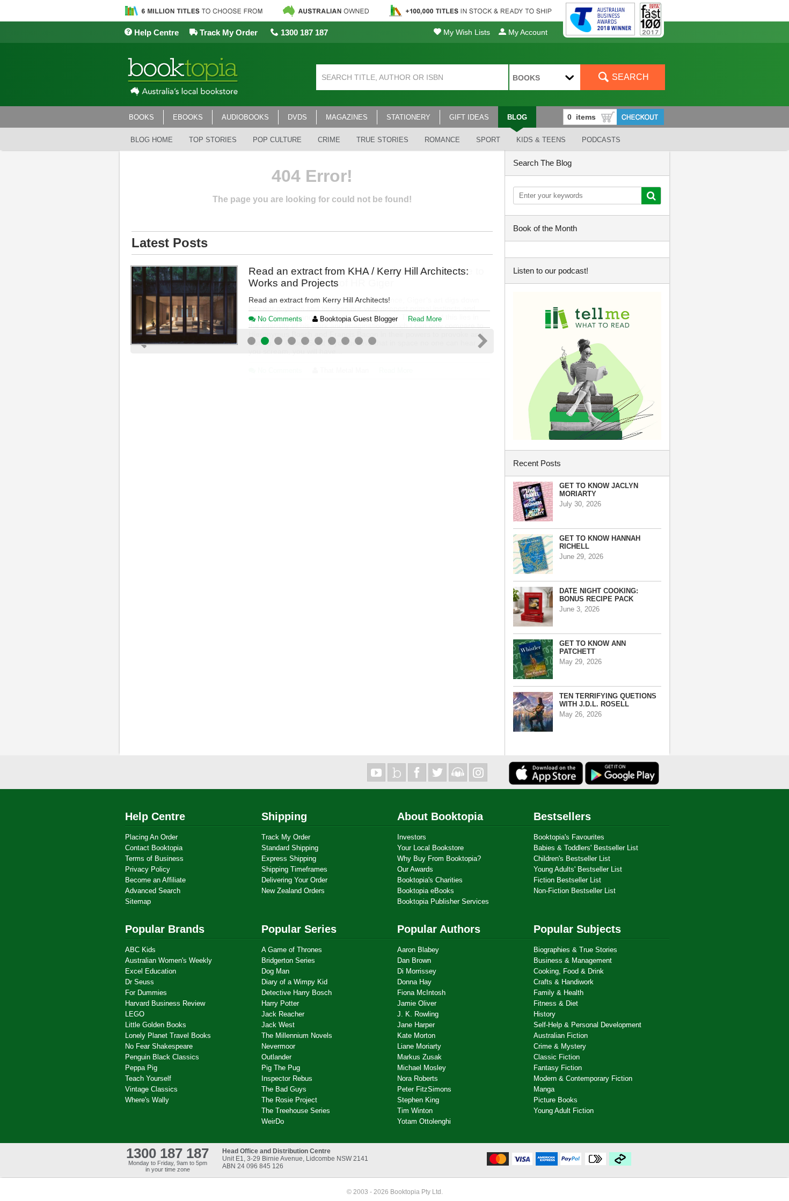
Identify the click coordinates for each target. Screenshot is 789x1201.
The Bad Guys (283, 1089)
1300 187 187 (303, 32)
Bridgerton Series (288, 960)
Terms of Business (154, 858)
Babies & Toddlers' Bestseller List (586, 848)
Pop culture (277, 140)
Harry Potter (280, 1003)
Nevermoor (278, 1046)
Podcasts (601, 140)
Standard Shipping (289, 848)
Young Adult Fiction (564, 1111)
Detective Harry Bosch (296, 993)
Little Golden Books (155, 1025)
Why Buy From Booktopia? (439, 858)
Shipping (284, 816)
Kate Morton (416, 1035)
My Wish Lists (465, 32)
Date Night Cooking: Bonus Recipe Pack (598, 595)
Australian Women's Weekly (168, 960)
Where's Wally (147, 1100)
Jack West (278, 1025)
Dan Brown (414, 960)
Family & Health (558, 993)
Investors (411, 837)
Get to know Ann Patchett (592, 647)
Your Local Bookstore (430, 848)
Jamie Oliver (416, 1003)
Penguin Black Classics (162, 1057)
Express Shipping (288, 858)
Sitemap (138, 901)
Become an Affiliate (155, 880)
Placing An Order (151, 837)
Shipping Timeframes (294, 869)
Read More (396, 370)
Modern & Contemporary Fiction (583, 1078)
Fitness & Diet (556, 1003)
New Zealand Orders (293, 891)
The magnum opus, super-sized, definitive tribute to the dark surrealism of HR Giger (366, 277)
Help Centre (155, 32)
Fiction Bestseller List (567, 880)
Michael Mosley (421, 1068)
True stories (382, 140)
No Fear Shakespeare (159, 1046)
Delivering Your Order (294, 880)
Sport (488, 140)
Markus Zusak (419, 1057)
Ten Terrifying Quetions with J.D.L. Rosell (607, 700)
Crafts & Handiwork (564, 982)
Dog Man (275, 971)
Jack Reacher (282, 1014)
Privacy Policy (147, 869)
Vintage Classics (151, 1089)
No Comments (278, 370)
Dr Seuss (139, 982)
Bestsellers (562, 816)
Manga (544, 1089)
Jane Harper (416, 1025)
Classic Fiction (557, 1057)
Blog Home (151, 140)
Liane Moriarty (419, 1046)
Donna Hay (414, 982)
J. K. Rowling (418, 1014)
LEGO (134, 1014)
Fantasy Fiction (558, 1068)
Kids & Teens (541, 140)
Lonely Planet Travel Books (168, 1035)
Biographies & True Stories (575, 950)
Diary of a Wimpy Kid (294, 982)
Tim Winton (415, 1111)
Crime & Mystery (560, 1046)
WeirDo (272, 1121)
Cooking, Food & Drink (569, 971)
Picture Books (556, 1100)
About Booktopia (440, 816)
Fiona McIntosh (421, 993)
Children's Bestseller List (572, 858)
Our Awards (415, 869)
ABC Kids (140, 950)
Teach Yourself (148, 1078)
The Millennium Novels (296, 1035)
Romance (442, 140)
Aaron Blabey (418, 950)
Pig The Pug (280, 1068)
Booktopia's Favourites (569, 837)
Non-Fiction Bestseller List (575, 891)
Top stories (213, 140)
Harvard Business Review (165, 1003)
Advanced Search (152, 891)
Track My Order (228, 32)
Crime (329, 140)
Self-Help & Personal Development (587, 1025)
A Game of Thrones (291, 950)
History (545, 1014)
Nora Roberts (417, 1078)
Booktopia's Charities (430, 880)
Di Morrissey (416, 971)
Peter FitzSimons (424, 1089)
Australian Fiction (561, 1035)
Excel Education (150, 971)
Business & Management (573, 960)
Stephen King (418, 1100)
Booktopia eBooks (425, 891)
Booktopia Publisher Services (443, 901)
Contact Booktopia (153, 848)
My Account (526, 32)
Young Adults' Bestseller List (578, 869)
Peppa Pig (141, 1068)
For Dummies (146, 993)
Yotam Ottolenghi (424, 1121)
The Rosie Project (289, 1100)
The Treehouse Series (295, 1111)
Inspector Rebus (286, 1078)
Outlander (276, 1057)
